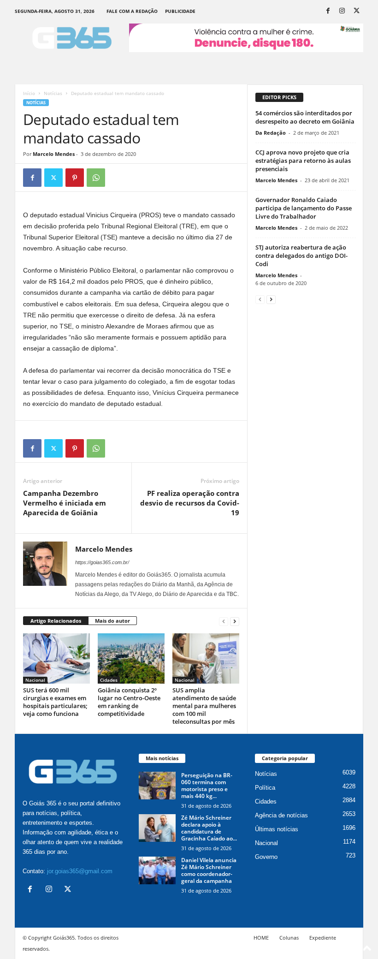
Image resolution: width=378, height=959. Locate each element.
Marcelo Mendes (54, 153)
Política (265, 787)
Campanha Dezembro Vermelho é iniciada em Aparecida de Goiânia (64, 502)
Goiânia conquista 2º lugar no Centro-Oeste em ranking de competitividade (129, 702)
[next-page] (234, 621)
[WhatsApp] (96, 177)
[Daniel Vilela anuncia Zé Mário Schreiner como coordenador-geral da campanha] (157, 870)
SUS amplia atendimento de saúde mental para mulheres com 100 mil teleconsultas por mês (204, 706)
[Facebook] (327, 11)
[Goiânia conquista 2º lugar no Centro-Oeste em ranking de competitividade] (131, 658)
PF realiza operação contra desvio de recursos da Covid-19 (189, 502)
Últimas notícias (276, 829)
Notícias (53, 93)
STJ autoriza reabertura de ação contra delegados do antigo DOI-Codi (301, 255)
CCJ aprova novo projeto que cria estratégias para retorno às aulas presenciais (303, 160)
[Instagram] (342, 11)
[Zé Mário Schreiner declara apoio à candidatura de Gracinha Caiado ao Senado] (157, 828)
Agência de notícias (281, 815)
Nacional (35, 680)
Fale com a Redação (132, 11)
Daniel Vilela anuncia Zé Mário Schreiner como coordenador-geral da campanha (208, 870)
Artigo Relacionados (55, 620)
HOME (261, 937)
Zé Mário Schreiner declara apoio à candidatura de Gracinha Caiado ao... (209, 828)
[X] (356, 11)
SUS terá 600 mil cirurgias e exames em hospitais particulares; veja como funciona (55, 702)
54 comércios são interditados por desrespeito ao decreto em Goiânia (304, 117)
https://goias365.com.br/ (102, 562)
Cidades (109, 680)
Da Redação (270, 132)
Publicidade (180, 11)
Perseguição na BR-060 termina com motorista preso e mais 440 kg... (206, 785)
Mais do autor (112, 620)
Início (29, 93)
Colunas (289, 937)
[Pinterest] (74, 177)
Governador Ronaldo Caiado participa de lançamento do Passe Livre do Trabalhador (303, 208)
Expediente (322, 937)
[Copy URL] (117, 177)
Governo (266, 856)
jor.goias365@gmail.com (79, 871)
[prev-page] (223, 621)
